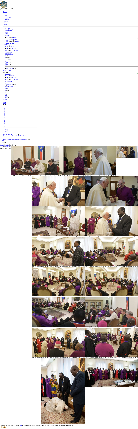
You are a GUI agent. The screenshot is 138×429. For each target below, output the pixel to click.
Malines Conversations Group (8, 16)
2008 (4, 117)
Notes (2, 141)
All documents (6, 33)
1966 (4, 126)
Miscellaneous (7, 43)
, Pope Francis (6, 146)
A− (2, 142)
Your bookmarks (5, 12)
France (5, 92)
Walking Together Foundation (8, 17)
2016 (4, 112)
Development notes (5, 21)
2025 (4, 106)
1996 (4, 125)
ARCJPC (7, 37)
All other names (6, 32)
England (6, 58)
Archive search (5, 99)
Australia (6, 55)
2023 (4, 107)
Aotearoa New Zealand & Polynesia (9, 54)
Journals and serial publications (6, 69)
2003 (4, 120)
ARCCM (7, 40)
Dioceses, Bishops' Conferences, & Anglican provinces (11, 31)
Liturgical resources (7, 129)
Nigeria (5, 94)
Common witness (7, 130)
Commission (20, 425)
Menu (1, 9)
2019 (4, 110)
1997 (4, 124)
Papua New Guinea (7, 62)
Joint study (6, 131)
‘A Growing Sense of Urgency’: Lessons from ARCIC (9, 134)
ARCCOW (7, 41)
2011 (4, 115)
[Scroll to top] (0, 0)
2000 (4, 122)
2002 (4, 121)
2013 (4, 114)
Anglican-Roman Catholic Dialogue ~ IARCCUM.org (6, 8)
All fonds (7, 36)
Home (4, 11)
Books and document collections (7, 70)
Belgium (6, 88)
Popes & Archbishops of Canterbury (9, 28)
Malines (5, 83)
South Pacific (6, 96)
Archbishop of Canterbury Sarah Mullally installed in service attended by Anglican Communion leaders (15, 139)
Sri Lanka (6, 65)
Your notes (4, 100)
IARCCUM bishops (7, 19)
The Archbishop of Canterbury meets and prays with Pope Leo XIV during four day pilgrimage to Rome (15, 135)
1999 (4, 123)
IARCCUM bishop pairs (6, 102)
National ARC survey (5, 103)
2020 (4, 109)
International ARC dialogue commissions (9, 29)
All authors (6, 27)
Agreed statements (7, 34)
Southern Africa (6, 64)
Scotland (6, 63)
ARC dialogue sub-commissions (8, 30)
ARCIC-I (8, 38)
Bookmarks (3, 140)
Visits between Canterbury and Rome (4, 145)
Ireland (5, 60)
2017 (4, 111)
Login (4, 22)
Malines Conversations (8, 67)
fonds (12, 37)
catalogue (14, 37)
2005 (4, 119)
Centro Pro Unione (7, 15)
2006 (4, 118)
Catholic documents (7, 35)
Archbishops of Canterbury (8, 74)
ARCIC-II (8, 39)
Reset (5, 142)
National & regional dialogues (8, 53)
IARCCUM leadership (7, 18)
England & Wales (7, 59)
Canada (5, 57)
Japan (5, 61)
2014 (4, 113)
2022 (4, 108)
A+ (3, 142)
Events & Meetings (5, 44)
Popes (5, 73)
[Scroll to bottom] (1, 0)
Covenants (6, 128)
